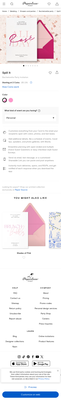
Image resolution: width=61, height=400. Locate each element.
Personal (11, 118)
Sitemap (15, 303)
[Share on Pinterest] (28, 356)
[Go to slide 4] (30, 65)
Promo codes (46, 303)
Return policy (15, 308)
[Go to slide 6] (35, 65)
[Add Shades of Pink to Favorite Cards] (24, 257)
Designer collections (15, 341)
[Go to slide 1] (23, 65)
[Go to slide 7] (37, 65)
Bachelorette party (46, 11)
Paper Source (21, 190)
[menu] (4, 4)
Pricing (46, 298)
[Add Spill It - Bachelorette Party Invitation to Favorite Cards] (50, 73)
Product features (46, 341)
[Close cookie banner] (58, 370)
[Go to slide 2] (26, 65)
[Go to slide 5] (32, 65)
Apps (14, 346)
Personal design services (46, 308)
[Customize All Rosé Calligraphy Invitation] (30, 39)
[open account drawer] (57, 4)
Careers (45, 318)
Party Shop (46, 313)
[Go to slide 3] (28, 65)
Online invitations (46, 336)
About (46, 293)
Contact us (15, 298)
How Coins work (10, 86)
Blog (15, 336)
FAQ (15, 293)
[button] (39, 110)
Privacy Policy (43, 379)
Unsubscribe (15, 313)
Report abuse (15, 318)
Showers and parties (28, 11)
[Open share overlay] (57, 72)
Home (4, 11)
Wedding (13, 11)
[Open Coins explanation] (31, 82)
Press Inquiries (45, 324)
